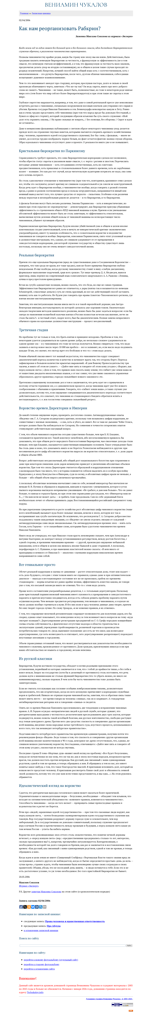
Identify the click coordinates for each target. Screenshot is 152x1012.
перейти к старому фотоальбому (41, 964)
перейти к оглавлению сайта (39, 968)
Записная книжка (41, 13)
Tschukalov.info (35, 992)
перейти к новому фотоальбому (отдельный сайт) (51, 959)
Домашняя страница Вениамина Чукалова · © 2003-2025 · (109, 999)
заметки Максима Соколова (46, 891)
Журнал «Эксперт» (29, 885)
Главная (24, 13)
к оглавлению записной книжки (41, 930)
